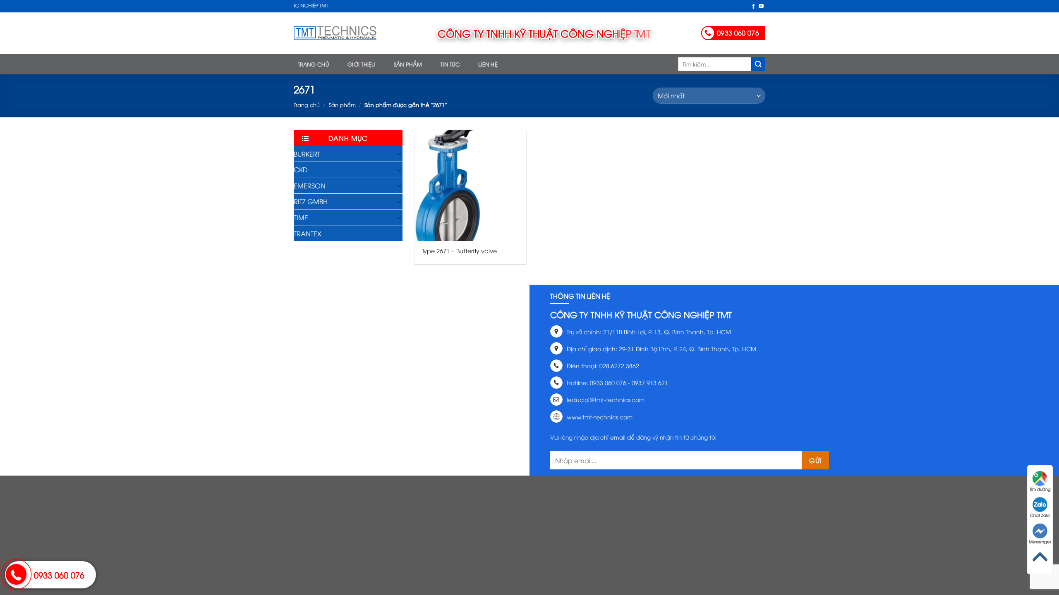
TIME (301, 217)
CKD (301, 169)
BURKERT (307, 153)
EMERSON (310, 185)
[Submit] (758, 64)
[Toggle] (399, 154)
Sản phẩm (408, 64)
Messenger (1040, 541)
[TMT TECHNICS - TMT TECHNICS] (335, 33)
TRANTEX (307, 233)
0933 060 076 (59, 574)
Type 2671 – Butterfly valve (459, 251)
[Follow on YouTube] (761, 7)
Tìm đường (1040, 489)
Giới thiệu (361, 64)
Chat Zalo (1040, 515)
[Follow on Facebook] (753, 7)
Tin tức (450, 64)
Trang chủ (313, 64)
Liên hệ (488, 64)
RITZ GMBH (311, 201)
